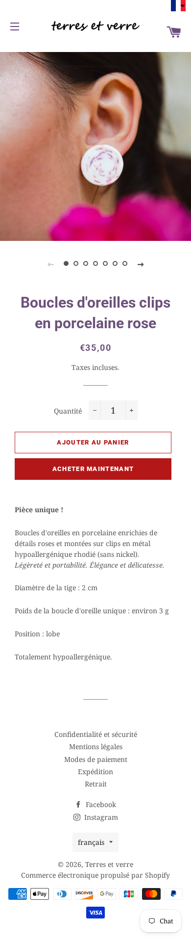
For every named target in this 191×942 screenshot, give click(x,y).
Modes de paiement (95, 759)
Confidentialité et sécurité (95, 734)
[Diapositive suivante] (140, 264)
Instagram (100, 817)
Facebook (100, 804)
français (91, 842)
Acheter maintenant (93, 468)
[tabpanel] (95, 145)
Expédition (95, 771)
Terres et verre (109, 864)
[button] (178, 5)
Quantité (68, 411)
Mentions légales (95, 746)
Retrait (96, 783)
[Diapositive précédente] (50, 264)
